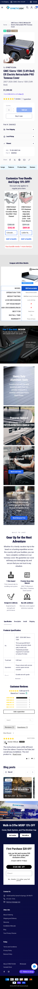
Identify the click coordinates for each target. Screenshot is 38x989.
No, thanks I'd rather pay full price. (19, 880)
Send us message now (13, 902)
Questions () (22, 727)
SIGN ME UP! (19, 867)
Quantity (8, 105)
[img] (8, 739)
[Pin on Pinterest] (19, 160)
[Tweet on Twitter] (15, 160)
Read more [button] (17, 754)
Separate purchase (22, 649)
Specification (8, 621)
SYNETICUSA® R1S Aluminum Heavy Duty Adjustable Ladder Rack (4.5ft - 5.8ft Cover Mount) (26, 214)
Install (25, 621)
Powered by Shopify (24, 985)
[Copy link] (29, 160)
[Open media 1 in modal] (19, 47)
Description (17, 621)
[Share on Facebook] (10, 160)
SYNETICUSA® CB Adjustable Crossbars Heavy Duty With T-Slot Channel (11, 211)
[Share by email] (24, 160)
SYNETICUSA (9, 67)
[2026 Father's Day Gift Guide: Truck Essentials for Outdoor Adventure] (17, 787)
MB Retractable (31, 288)
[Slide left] (5, 48)
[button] (2, 7)
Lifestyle (8, 780)
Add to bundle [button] (11, 239)
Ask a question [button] (19, 712)
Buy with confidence (27, 603)
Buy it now (19, 116)
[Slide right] (32, 48)
